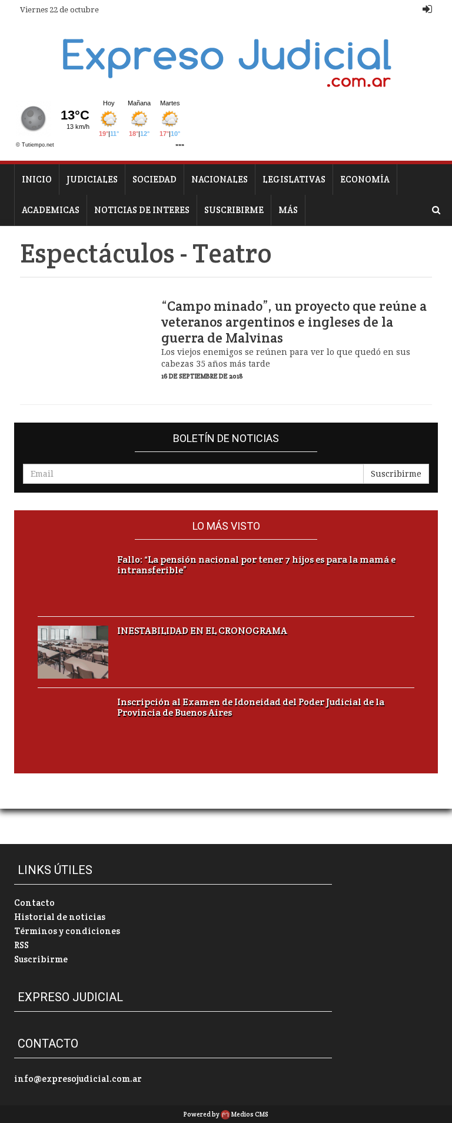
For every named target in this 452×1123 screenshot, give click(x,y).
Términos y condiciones (67, 930)
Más (288, 209)
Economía (365, 179)
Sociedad (154, 179)
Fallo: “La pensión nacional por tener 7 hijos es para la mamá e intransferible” (256, 565)
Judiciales (92, 179)
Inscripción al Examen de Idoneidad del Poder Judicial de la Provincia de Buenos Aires (250, 707)
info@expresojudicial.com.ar (78, 1078)
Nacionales (219, 179)
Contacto (34, 902)
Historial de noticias (59, 916)
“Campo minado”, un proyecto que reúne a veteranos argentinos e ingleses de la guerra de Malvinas (294, 322)
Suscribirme (234, 209)
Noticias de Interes (142, 209)
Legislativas (293, 179)
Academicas (50, 209)
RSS (21, 945)
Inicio (37, 179)
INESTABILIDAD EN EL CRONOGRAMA (202, 631)
